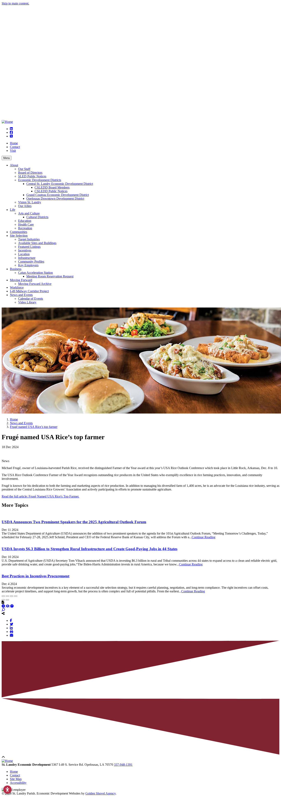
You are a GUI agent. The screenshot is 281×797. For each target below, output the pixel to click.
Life (12, 209)
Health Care (26, 224)
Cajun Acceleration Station (35, 272)
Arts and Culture (29, 213)
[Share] (7, 596)
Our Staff (24, 169)
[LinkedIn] (11, 627)
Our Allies (24, 206)
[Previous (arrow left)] (3, 599)
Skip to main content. (15, 3)
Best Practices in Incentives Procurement (35, 576)
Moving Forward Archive (34, 283)
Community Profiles (31, 261)
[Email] (11, 635)
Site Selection (19, 235)
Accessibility (18, 782)
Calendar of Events (30, 298)
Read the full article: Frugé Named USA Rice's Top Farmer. (40, 496)
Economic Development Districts (39, 180)
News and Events (21, 295)
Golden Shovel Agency (100, 793)
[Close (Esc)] (3, 596)
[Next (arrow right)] (7, 599)
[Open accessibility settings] (7, 789)
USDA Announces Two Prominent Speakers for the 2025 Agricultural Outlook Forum (74, 522)
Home (14, 143)
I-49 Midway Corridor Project (29, 291)
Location (24, 254)
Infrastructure (26, 258)
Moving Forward (21, 280)
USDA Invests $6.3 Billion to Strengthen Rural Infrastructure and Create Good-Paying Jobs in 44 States (89, 549)
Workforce (17, 287)
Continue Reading (203, 537)
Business (15, 269)
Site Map (16, 779)
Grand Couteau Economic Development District (57, 195)
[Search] (3, 610)
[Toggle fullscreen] (11, 596)
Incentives (24, 250)
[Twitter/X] (11, 624)
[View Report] (8, 606)
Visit (13, 150)
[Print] (11, 631)
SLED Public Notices (32, 176)
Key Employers (28, 265)
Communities (18, 232)
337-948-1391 (123, 764)
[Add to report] (4, 606)
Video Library (27, 302)
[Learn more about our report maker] (12, 606)
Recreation (25, 228)
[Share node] (3, 613)
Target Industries (29, 239)
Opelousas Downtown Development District (55, 198)
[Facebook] (11, 620)
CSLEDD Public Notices (51, 191)
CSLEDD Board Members (52, 187)
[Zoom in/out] (15, 596)
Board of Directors (30, 172)
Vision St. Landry (29, 202)
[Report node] (3, 602)
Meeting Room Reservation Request (49, 276)
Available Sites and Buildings (37, 243)
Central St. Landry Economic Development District (59, 183)
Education (24, 221)
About (14, 165)
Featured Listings (29, 246)
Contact (15, 147)
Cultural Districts (37, 217)
